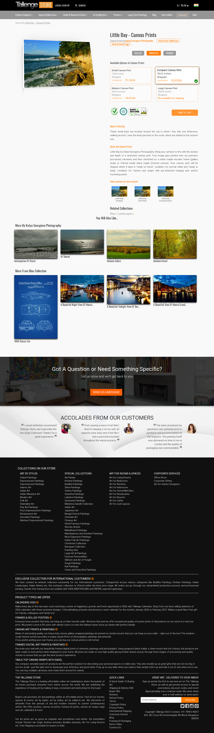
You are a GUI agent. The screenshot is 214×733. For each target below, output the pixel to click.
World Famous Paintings (77, 523)
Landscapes (125, 213)
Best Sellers (167, 14)
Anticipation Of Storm (25, 261)
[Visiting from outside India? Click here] (92, 578)
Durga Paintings (73, 563)
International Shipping (120, 711)
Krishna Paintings (73, 480)
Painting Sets (71, 550)
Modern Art (26, 497)
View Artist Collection (168, 40)
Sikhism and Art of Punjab (78, 559)
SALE (195, 14)
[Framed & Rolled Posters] (51, 617)
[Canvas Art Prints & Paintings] (56, 629)
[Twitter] (182, 706)
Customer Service (118, 714)
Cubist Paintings (28, 477)
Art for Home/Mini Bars (121, 490)
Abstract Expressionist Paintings (36, 520)
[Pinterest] (197, 706)
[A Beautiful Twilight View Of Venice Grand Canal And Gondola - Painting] (128, 289)
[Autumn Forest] (175, 244)
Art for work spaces (119, 503)
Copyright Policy (117, 704)
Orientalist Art (27, 503)
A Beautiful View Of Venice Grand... (170, 304)
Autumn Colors (114, 261)
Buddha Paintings (73, 484)
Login (57, 5)
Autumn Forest (160, 261)
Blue (113, 213)
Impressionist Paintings (32, 484)
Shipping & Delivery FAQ (121, 688)
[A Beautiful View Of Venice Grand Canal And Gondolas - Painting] (175, 288)
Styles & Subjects (23, 14)
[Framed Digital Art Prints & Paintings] (66, 644)
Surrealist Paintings (30, 517)
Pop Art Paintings (29, 507)
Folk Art (24, 500)
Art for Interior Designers (167, 484)
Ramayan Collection (75, 546)
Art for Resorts (117, 497)
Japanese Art (71, 510)
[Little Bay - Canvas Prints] (60, 63)
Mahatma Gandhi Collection (79, 503)
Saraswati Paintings (75, 500)
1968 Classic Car (22, 341)
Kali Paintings (71, 566)
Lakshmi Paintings (74, 497)
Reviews (113, 694)
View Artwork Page (120, 44)
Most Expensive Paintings (78, 536)
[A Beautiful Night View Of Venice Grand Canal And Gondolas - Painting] (82, 288)
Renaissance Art (28, 513)
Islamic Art (25, 487)
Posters (117, 14)
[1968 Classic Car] (35, 307)
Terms (112, 701)
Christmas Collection (75, 543)
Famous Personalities (76, 556)
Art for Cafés (116, 500)
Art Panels (70, 477)
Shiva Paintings (72, 487)
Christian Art (71, 517)
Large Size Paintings (137, 14)
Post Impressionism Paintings (35, 510)
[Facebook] (187, 706)
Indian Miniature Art (30, 494)
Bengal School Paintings (77, 513)
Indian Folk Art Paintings (77, 540)
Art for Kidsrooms (118, 487)
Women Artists (72, 527)
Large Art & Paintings (75, 553)
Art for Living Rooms (120, 477)
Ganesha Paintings (74, 494)
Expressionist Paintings (32, 480)
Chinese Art (71, 520)
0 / (181, 5)
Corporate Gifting (163, 480)
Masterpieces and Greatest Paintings (84, 533)
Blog (154, 14)
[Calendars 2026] (37, 602)
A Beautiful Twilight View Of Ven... (123, 306)
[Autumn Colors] (128, 244)
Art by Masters (100, 14)
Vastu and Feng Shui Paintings (80, 569)
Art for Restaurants (119, 494)
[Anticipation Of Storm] (35, 244)
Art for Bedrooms (118, 480)
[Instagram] (192, 706)
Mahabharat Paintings (76, 530)
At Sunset (65, 256)
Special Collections (47, 14)
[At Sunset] (82, 242)
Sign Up (66, 5)
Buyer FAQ (114, 691)
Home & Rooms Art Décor (74, 14)
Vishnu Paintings (73, 490)
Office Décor (160, 477)
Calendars (182, 15)
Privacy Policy (116, 707)
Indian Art (25, 490)
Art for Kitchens (117, 484)
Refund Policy (116, 697)
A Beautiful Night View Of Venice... (77, 304)
